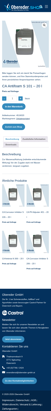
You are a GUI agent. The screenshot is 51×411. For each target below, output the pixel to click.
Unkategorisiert (23, 118)
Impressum (8, 400)
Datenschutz (22, 400)
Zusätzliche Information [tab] (34, 139)
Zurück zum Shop (13, 127)
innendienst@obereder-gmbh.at (20, 372)
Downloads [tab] (11, 144)
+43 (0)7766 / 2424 (15, 368)
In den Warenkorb (14, 106)
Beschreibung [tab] (12, 139)
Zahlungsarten (9, 408)
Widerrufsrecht (10, 404)
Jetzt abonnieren (13, 339)
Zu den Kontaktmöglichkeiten (19, 381)
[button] (44, 25)
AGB (33, 400)
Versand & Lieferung (30, 404)
